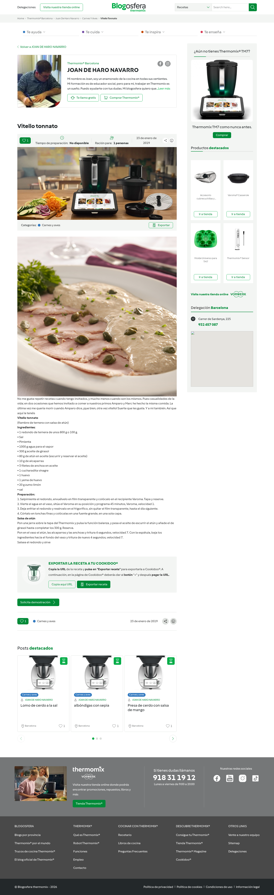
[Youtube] (230, 778)
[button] (193, 7)
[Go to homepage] (129, 7)
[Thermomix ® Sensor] (238, 239)
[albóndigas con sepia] (97, 677)
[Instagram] (242, 778)
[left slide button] (21, 738)
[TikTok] (255, 778)
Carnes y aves (29, 694)
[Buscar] (253, 7)
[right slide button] (173, 738)
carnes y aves (89, 18)
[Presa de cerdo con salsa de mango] (151, 677)
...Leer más (163, 88)
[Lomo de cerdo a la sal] (43, 677)
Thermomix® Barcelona (40, 18)
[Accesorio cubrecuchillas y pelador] (206, 176)
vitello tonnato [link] (108, 18)
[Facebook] (217, 778)
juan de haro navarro (67, 18)
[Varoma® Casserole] (238, 176)
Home (20, 18)
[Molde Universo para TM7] (206, 239)
